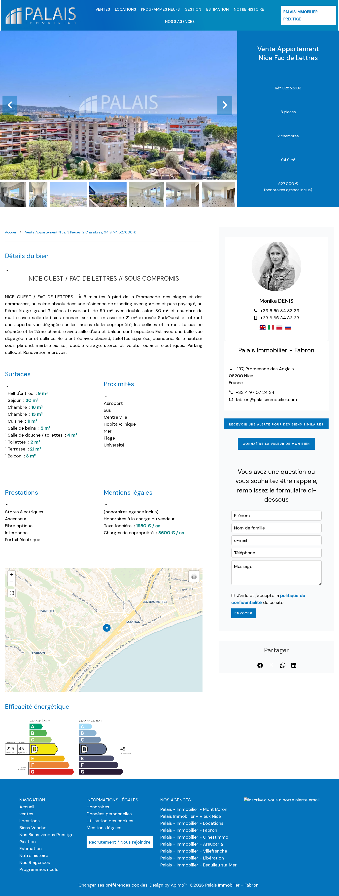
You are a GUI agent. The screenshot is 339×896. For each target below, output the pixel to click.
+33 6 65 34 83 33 (279, 311)
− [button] (11, 582)
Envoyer (244, 613)
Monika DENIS (276, 301)
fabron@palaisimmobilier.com (266, 400)
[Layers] (194, 576)
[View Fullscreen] (11, 593)
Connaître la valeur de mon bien (276, 444)
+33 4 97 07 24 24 (255, 392)
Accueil (11, 232)
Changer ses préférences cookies (112, 885)
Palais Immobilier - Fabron (276, 350)
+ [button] (11, 574)
